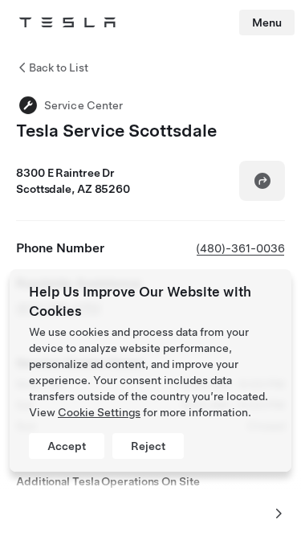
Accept (66, 446)
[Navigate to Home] (67, 22)
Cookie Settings (99, 412)
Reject (148, 446)
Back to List (58, 67)
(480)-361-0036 (240, 248)
